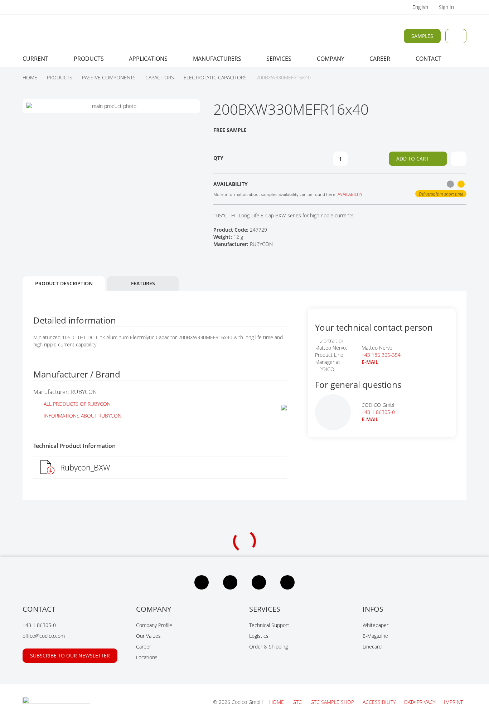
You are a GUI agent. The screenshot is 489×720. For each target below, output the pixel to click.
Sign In (447, 7)
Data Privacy (420, 702)
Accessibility (380, 702)
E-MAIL (370, 362)
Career (143, 646)
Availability (350, 194)
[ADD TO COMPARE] (458, 159)
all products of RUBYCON (77, 403)
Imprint (453, 702)
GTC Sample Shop (332, 702)
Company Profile (154, 625)
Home (277, 702)
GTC (297, 702)
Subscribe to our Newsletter (70, 655)
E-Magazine (375, 635)
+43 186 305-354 (381, 354)
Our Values (148, 635)
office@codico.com (44, 635)
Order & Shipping (268, 646)
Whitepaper (375, 625)
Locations (147, 657)
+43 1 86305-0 (378, 412)
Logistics (258, 635)
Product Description (64, 283)
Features (143, 283)
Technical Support (269, 625)
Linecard (372, 646)
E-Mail (370, 419)
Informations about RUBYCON (82, 415)
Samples (422, 36)
